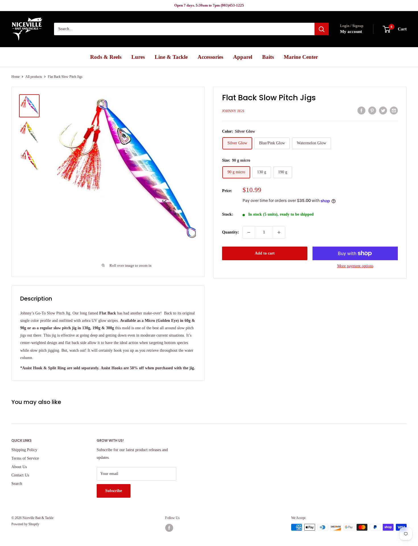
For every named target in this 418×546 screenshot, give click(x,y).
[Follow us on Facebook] (169, 528)
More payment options (355, 266)
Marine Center (301, 57)
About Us (19, 467)
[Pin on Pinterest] (372, 110)
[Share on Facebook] (361, 110)
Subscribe (113, 491)
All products (33, 77)
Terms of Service (25, 458)
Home (15, 77)
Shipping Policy (24, 450)
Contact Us (20, 475)
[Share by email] (394, 110)
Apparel (242, 57)
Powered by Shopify (25, 524)
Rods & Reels (105, 57)
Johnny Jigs (233, 111)
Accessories (210, 57)
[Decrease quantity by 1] (249, 232)
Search (16, 484)
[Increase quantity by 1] (279, 232)
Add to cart (265, 253)
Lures (138, 57)
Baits (268, 57)
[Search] (321, 29)
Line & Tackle (171, 57)
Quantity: (230, 232)
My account (351, 32)
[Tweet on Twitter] (383, 110)
